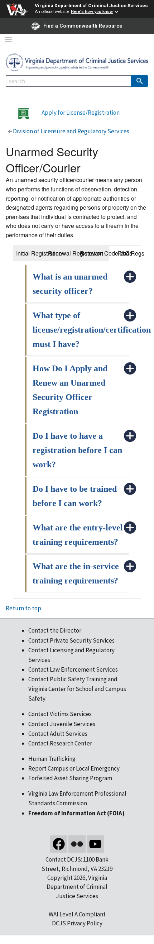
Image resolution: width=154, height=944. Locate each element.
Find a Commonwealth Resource (82, 26)
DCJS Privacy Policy (77, 923)
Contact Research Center (60, 743)
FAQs (125, 253)
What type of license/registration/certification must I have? (92, 330)
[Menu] (8, 40)
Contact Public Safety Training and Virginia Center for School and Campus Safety (77, 688)
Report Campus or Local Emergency (74, 768)
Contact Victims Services (60, 714)
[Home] (77, 62)
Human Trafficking (52, 759)
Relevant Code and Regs (94, 253)
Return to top (23, 608)
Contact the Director (54, 630)
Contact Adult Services (57, 734)
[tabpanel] (77, 430)
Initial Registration (30, 253)
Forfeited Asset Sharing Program (70, 778)
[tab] (29, 253)
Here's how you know (92, 11)
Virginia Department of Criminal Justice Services (91, 5)
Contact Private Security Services (71, 640)
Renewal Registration (62, 253)
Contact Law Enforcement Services (73, 669)
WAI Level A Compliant (77, 914)
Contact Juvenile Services (61, 724)
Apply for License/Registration (81, 112)
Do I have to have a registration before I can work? (77, 450)
